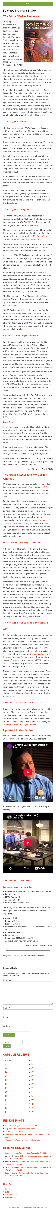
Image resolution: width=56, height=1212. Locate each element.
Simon (7, 1153)
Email (6, 1017)
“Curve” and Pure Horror (14, 1131)
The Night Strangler (22, 523)
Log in (7, 1189)
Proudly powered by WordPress (20, 1207)
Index (8, 1060)
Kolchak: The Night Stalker (37, 487)
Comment (8, 979)
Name (6, 1007)
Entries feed (9, 1192)
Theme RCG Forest (40, 1207)
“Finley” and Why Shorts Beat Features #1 (21, 1126)
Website (7, 1026)
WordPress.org (10, 1197)
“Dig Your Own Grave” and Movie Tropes (20, 1128)
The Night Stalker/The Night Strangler (19, 724)
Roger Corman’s (26, 239)
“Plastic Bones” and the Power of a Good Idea (22, 1140)
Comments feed (11, 1194)
